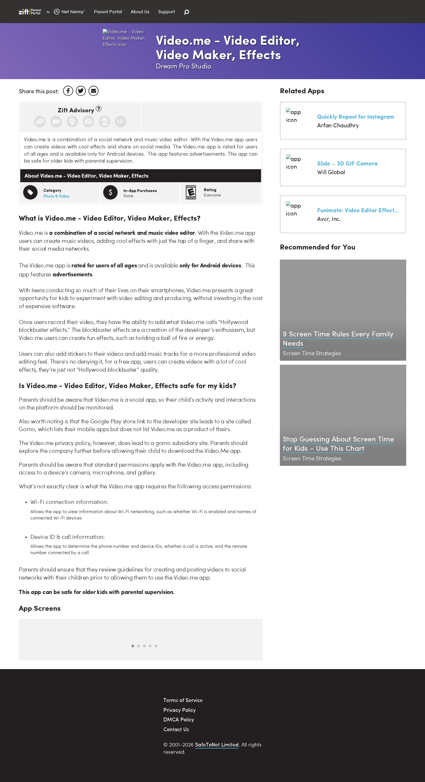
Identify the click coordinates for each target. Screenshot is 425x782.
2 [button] (138, 646)
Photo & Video (56, 196)
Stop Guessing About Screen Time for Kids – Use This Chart (338, 443)
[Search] (186, 12)
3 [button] (144, 646)
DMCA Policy (178, 719)
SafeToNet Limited (217, 744)
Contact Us (176, 729)
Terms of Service (183, 699)
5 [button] (156, 646)
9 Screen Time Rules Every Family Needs (338, 338)
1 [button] (133, 646)
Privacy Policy (179, 709)
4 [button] (150, 646)
